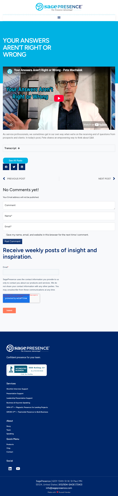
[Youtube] (18, 468)
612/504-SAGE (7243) (70, 484)
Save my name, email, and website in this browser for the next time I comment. (47, 234)
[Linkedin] (10, 468)
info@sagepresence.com (59, 488)
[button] (59, 17)
